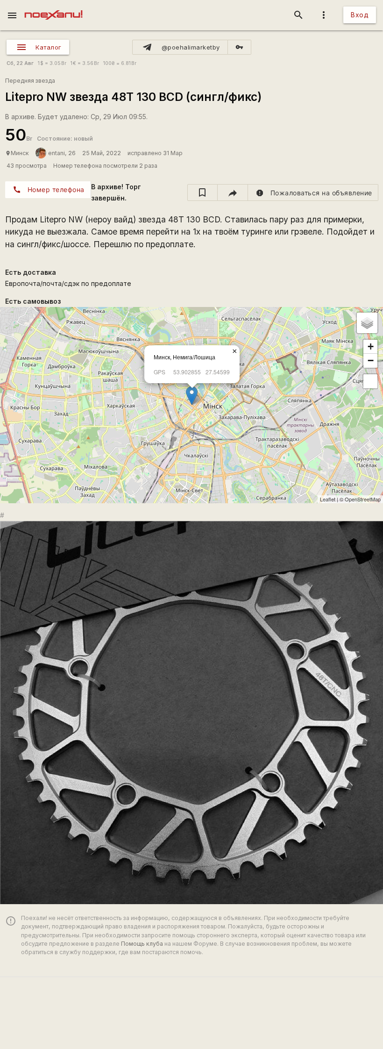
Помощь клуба (142, 943)
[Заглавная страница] (53, 6)
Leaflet (327, 499)
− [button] (371, 360)
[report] (313, 192)
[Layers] (367, 323)
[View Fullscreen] (370, 381)
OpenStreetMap (363, 499)
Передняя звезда (30, 80)
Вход (360, 15)
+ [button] (371, 346)
